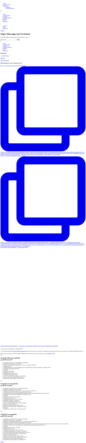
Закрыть (2, 30)
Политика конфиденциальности (19, 351)
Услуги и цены (6, 4)
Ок (53, 353)
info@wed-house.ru (5, 60)
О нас (4, 3)
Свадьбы (8, 7)
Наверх (2, 441)
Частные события (10, 8)
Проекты (5, 5)
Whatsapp (3, 58)
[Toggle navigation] (1, 1)
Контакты (5, 21)
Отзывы (5, 19)
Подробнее (49, 353)
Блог (4, 20)
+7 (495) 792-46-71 (5, 55)
